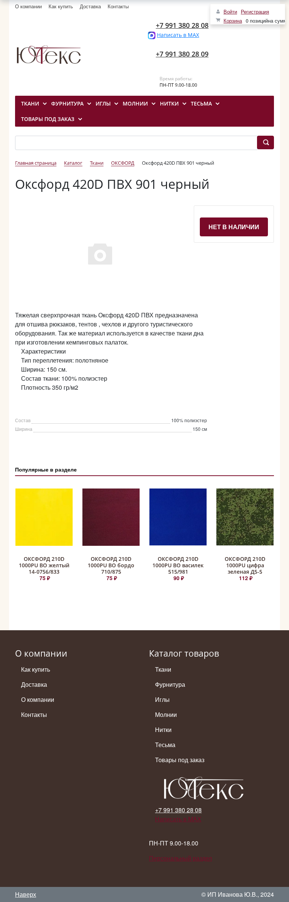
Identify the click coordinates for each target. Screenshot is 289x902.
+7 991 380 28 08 (182, 25)
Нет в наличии (233, 226)
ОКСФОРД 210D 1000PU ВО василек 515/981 (178, 565)
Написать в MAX (178, 34)
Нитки (163, 729)
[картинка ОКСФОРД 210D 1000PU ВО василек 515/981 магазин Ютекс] (178, 517)
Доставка (90, 6)
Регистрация (255, 11)
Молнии (166, 714)
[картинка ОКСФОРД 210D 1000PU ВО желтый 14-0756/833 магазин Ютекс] (44, 517)
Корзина (233, 20)
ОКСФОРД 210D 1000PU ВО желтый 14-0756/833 (44, 565)
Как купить (61, 6)
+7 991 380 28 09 (182, 53)
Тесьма (165, 744)
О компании (28, 6)
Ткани (163, 669)
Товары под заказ (179, 759)
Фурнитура (170, 684)
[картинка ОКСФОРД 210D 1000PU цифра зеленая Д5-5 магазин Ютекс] (245, 517)
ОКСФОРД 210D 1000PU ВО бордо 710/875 (111, 565)
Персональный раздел (180, 858)
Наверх (25, 894)
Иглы (162, 699)
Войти (230, 11)
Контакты (118, 6)
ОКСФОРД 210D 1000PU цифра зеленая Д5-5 (245, 565)
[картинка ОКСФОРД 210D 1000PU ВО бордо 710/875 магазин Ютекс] (111, 517)
